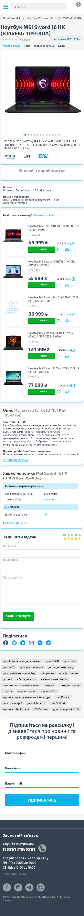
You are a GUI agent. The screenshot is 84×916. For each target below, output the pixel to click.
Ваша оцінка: (72, 534)
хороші (8, 691)
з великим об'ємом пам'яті (21, 685)
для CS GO (52, 661)
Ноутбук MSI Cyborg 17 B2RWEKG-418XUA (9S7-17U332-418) (53, 299)
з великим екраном (54, 679)
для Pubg (70, 661)
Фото (61, 46)
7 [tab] (43, 135)
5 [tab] (37, 135)
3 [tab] (31, 135)
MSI (51, 215)
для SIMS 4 (58, 703)
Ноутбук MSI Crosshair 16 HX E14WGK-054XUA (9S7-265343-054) (51, 334)
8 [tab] (47, 135)
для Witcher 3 (36, 703)
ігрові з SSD (48, 691)
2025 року (41, 709)
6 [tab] (40, 135)
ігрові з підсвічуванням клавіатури (26, 697)
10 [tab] (53, 135)
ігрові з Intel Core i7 (16, 709)
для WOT (9, 667)
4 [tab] (34, 135)
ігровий (49, 499)
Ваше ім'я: (10, 546)
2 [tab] (28, 135)
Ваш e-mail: (10, 559)
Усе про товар (11, 45)
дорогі (7, 679)
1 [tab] (25, 135)
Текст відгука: (12, 577)
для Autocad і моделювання (22, 661)
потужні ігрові (70, 685)
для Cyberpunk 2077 (66, 709)
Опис (27, 46)
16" (46, 514)
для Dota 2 (63, 697)
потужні (49, 685)
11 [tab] (56, 135)
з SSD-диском (26, 679)
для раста (47, 673)
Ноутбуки (40, 215)
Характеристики (44, 46)
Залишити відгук (18, 616)
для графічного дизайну (19, 673)
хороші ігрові (27, 691)
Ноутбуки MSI (11, 18)
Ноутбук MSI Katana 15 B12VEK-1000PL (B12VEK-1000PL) (51, 263)
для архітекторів (31, 667)
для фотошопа (68, 673)
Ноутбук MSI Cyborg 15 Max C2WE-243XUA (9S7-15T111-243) (53, 370)
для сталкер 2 (12, 703)
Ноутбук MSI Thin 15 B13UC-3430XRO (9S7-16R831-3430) (54, 227)
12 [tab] (59, 135)
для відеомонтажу (60, 667)
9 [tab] (50, 135)
